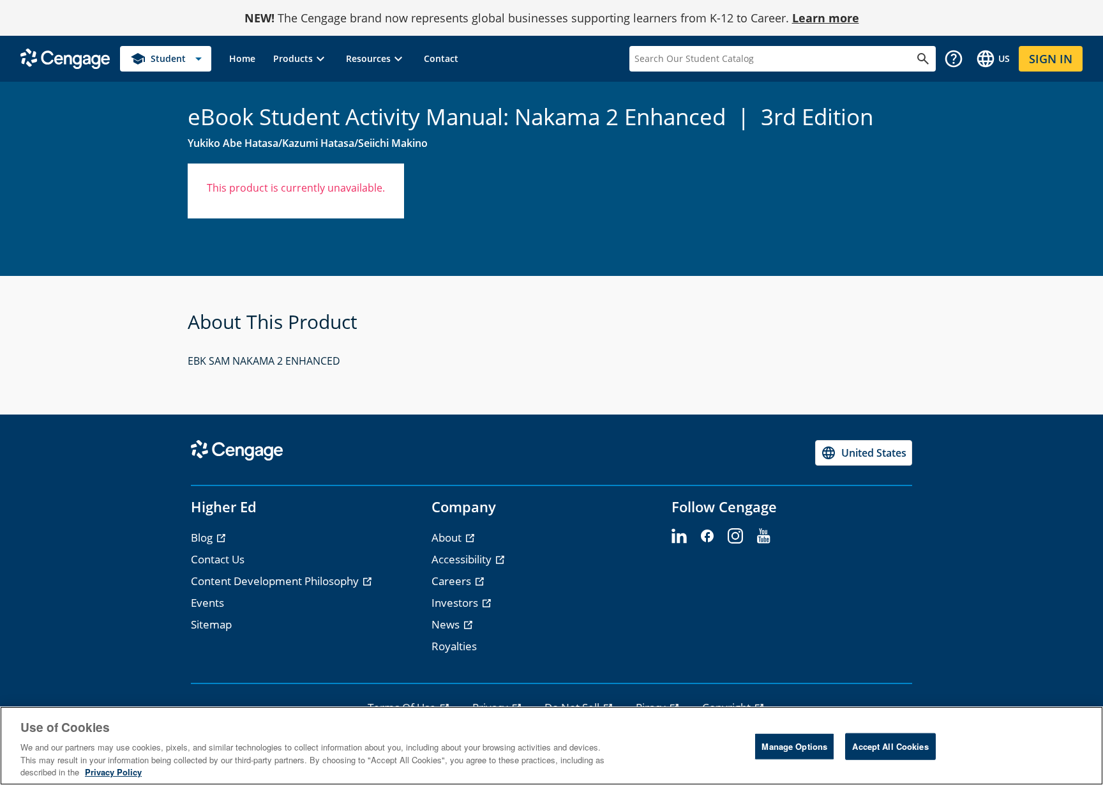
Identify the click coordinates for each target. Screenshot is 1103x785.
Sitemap (211, 624)
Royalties (454, 646)
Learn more (825, 18)
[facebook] (707, 536)
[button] (301, 59)
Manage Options (794, 746)
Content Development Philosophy (276, 581)
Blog (203, 537)
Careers (452, 581)
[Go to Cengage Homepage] (65, 58)
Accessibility (462, 559)
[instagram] (735, 536)
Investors (456, 602)
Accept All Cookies (890, 746)
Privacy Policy (113, 772)
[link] (242, 59)
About (447, 537)
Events (207, 602)
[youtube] (763, 536)
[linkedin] (679, 536)
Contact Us (217, 559)
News (446, 624)
